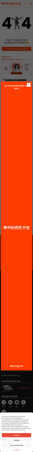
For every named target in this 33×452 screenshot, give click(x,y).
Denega (16, 440)
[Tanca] (29, 85)
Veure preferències (16, 445)
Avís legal (16, 449)
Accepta (17, 435)
